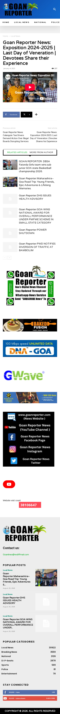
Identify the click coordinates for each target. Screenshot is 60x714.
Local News (15, 36)
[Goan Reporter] (20, 9)
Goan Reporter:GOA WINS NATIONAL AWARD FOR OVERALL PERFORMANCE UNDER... (18, 623)
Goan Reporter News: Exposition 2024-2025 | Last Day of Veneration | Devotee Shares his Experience (43, 137)
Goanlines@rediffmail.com (16, 554)
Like (53, 692)
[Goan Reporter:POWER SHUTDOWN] (10, 233)
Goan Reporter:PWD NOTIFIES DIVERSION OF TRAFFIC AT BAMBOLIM (37, 247)
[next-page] (9, 258)
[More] (36, 114)
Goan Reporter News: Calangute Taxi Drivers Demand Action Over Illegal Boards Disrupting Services (16, 137)
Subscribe (50, 698)
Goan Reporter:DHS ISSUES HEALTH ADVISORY (14, 600)
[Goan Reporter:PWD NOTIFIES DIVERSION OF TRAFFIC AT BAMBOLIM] (10, 247)
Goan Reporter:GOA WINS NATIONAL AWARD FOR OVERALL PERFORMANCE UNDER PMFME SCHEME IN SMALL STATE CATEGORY (36, 216)
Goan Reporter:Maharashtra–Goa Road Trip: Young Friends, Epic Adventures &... (16, 579)
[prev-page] (5, 258)
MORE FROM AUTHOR (41, 152)
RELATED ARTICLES (17, 152)
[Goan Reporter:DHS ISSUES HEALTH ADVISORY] (10, 199)
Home (5, 36)
